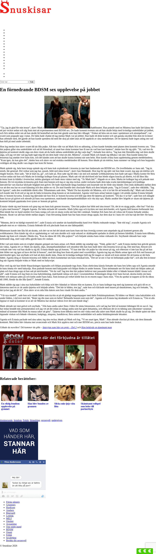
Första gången (13, 30)
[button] (144, 551)
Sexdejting (11, 65)
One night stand (14, 54)
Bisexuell (10, 41)
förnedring (35, 420)
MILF (9, 46)
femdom (18, 420)
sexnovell (45, 420)
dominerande (6, 420)
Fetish (9, 63)
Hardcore (11, 35)
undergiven (56, 420)
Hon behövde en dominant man (96, 327)
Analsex (10, 38)
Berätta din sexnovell (17, 68)
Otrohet (10, 49)
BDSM (9, 57)
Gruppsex (11, 32)
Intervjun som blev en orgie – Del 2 (60, 327)
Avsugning (11, 52)
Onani (9, 60)
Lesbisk (10, 43)
